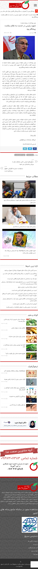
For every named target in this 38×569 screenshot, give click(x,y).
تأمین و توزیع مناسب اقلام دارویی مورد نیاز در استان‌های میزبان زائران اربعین (20, 300)
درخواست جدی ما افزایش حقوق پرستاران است (13, 168)
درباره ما (35, 544)
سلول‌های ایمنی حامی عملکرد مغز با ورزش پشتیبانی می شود (23, 162)
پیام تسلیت (30, 155)
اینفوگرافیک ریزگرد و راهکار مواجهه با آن (14, 371)
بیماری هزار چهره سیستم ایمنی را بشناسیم (24, 227)
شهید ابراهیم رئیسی (20, 155)
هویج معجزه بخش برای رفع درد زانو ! (15, 353)
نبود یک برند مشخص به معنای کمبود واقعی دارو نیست (19, 11)
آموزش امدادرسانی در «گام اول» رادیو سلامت (25, 304)
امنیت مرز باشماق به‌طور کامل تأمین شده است (24, 290)
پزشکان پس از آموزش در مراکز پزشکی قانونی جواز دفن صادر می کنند (20, 274)
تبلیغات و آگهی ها (33, 541)
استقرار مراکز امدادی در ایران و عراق (27, 287)
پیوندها (36, 554)
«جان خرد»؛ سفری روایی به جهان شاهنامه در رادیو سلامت (21, 307)
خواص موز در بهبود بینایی (18, 328)
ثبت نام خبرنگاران (33, 548)
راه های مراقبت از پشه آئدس (17, 405)
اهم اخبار (25, 15)
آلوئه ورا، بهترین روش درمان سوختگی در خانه (14, 346)
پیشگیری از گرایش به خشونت (17, 396)
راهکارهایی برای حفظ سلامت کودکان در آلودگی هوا (14, 389)
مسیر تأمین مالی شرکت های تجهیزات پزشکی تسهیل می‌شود (20, 270)
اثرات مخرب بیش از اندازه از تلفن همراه (14, 379)
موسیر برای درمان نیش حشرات (17, 336)
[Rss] (20, 562)
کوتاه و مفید (34, 551)
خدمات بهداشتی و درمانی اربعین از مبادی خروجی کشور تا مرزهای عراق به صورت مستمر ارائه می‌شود (19, 295)
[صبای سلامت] (19, 4)
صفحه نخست (33, 15)
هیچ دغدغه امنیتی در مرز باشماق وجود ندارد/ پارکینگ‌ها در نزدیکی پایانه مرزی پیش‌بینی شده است (19, 283)
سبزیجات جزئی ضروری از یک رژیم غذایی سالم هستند (14, 320)
